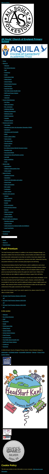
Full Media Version (13, 352)
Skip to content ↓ (5, 2)
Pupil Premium (6, 245)
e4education (4, 352)
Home (4, 240)
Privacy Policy (41, 352)
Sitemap (34, 352)
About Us (5, 242)
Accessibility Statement (25, 352)
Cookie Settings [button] (5, 354)
